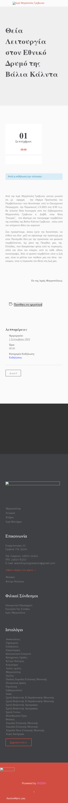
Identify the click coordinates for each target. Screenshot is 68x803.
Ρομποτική (11, 686)
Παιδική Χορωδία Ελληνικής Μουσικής (26, 679)
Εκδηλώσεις (15, 357)
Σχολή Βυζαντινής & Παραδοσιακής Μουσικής (30, 697)
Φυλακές (10, 577)
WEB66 (41, 783)
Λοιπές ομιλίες (13, 668)
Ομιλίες (10, 675)
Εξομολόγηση (13, 650)
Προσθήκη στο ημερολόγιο (28, 304)
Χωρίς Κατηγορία (15, 733)
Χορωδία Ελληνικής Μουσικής (22, 723)
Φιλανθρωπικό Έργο (16, 715)
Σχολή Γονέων (13, 712)
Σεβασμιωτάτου (14, 690)
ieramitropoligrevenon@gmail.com (34, 563)
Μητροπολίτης (13, 508)
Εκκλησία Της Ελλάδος (17, 608)
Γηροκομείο (12, 642)
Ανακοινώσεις (13, 639)
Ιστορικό (10, 512)
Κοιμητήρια (12, 664)
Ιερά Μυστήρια (14, 521)
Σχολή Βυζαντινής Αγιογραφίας (22, 704)
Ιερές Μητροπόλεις (15, 612)
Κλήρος (10, 517)
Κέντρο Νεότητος (15, 581)
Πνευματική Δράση (16, 682)
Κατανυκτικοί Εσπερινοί (18, 653)
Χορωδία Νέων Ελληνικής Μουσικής (25, 730)
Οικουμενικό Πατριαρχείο (18, 605)
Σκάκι (9, 693)
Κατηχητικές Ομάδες (16, 657)
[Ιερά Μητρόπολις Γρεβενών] (36, 3)
